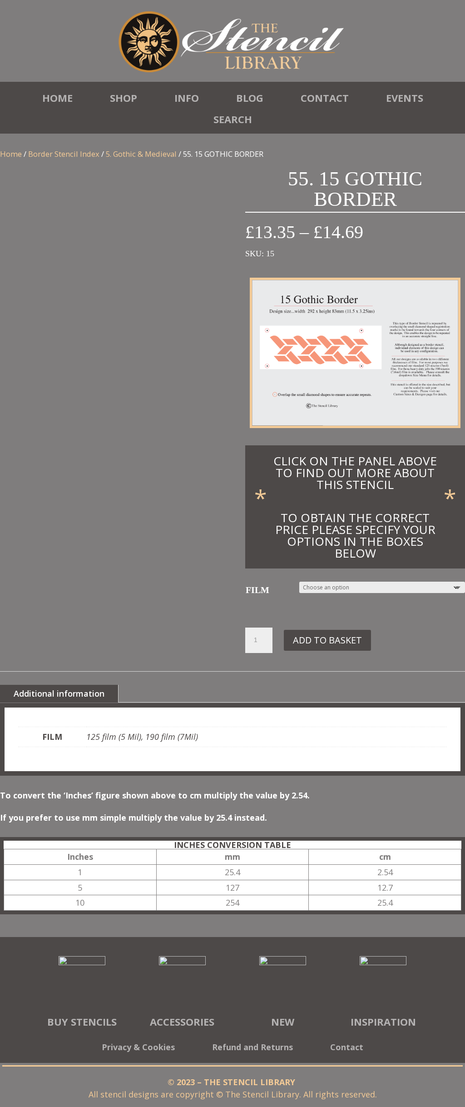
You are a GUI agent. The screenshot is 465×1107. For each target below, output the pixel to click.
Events (404, 98)
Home (57, 98)
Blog (249, 98)
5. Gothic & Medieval (141, 154)
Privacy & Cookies (138, 1048)
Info (186, 98)
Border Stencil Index (63, 154)
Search (232, 119)
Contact (325, 98)
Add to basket (327, 640)
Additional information (59, 693)
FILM (257, 590)
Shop (123, 98)
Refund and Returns (252, 1048)
